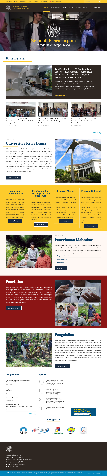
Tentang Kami (55, 7)
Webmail (36, 1)
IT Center (30, 1)
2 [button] (57, 95)
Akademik (71, 7)
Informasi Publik (43, 1)
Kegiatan (86, 7)
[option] (53, 80)
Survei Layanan (95, 7)
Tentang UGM (9, 1)
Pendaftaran (60, 262)
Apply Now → (61, 268)
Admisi (78, 7)
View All (96, 132)
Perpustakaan (23, 1)
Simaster (16, 1)
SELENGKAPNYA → (14, 177)
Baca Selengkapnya (61, 87)
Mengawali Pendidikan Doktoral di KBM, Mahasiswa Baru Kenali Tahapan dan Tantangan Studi (52, 121)
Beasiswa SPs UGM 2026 (12, 397)
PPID (63, 7)
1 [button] (55, 95)
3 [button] (59, 95)
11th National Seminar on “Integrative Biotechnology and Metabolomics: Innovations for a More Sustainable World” (55, 400)
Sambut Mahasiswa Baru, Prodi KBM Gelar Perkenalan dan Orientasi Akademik (84, 121)
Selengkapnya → (15, 221)
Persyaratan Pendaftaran (64, 256)
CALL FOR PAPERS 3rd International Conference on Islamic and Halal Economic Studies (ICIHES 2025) (20, 405)
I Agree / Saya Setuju (93, 473)
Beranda (46, 7)
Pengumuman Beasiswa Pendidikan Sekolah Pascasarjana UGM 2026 (72, 70)
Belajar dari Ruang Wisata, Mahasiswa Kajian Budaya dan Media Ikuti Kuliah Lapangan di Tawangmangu (19, 121)
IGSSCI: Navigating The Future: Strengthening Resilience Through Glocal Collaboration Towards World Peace (54, 382)
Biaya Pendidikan (62, 259)
